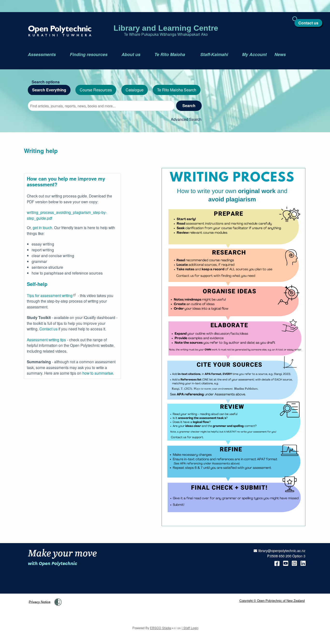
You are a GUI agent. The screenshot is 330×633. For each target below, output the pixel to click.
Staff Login (190, 628)
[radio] (49, 90)
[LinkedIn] (303, 563)
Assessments (42, 54)
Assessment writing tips (46, 339)
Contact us (308, 23)
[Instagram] (294, 563)
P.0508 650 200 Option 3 (286, 555)
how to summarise (97, 373)
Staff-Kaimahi (214, 54)
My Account (254, 54)
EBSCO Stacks (160, 628)
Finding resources (89, 54)
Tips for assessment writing (49, 295)
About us (131, 54)
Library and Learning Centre (166, 28)
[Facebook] (277, 563)
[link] (58, 602)
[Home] (56, 31)
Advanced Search (186, 119)
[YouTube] (285, 563)
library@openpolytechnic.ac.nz (281, 550)
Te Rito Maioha (170, 54)
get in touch (42, 227)
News (280, 54)
